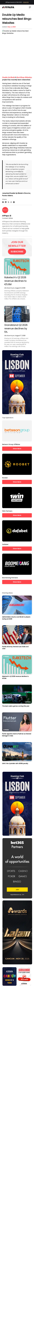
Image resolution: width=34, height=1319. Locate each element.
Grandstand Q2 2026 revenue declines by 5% (15, 328)
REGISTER (26, 2)
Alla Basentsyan (9, 288)
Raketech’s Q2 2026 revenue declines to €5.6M (15, 281)
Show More (17, 449)
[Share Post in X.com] (8, 202)
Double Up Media (8, 77)
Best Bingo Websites (24, 77)
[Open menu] (30, 7)
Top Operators (7, 418)
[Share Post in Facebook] (3, 202)
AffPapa (5, 215)
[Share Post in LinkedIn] (5, 202)
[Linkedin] (10, 216)
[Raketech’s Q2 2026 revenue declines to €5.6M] (17, 266)
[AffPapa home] (8, 7)
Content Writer (7, 218)
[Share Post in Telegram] (14, 202)
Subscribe (17, 251)
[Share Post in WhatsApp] (11, 202)
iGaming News (7, 593)
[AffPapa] (5, 212)
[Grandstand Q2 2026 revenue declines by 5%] (17, 314)
